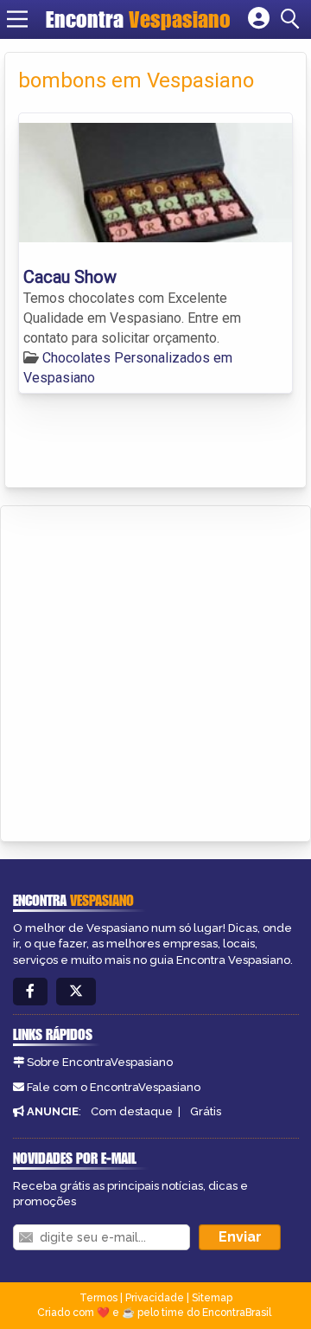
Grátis (205, 1111)
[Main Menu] (17, 19)
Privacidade (154, 1298)
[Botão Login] (259, 19)
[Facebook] (30, 992)
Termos (98, 1298)
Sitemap (212, 1298)
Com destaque (132, 1111)
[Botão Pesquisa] (293, 19)
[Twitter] (76, 992)
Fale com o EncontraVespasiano (113, 1087)
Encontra (138, 19)
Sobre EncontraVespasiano (100, 1062)
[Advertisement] (155, 670)
